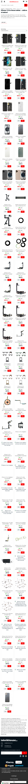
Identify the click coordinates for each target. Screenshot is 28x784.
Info (5, 52)
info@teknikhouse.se (8, 743)
